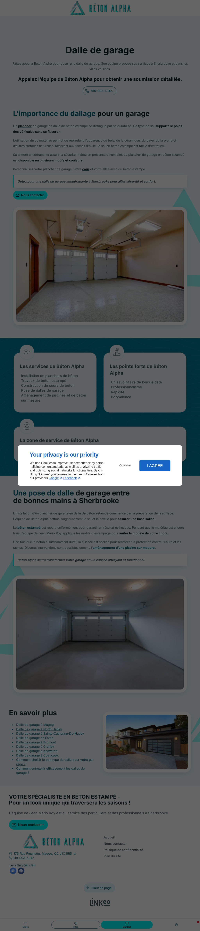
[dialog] (100, 465)
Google (54, 478)
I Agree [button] (155, 465)
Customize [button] (125, 465)
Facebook (70, 478)
